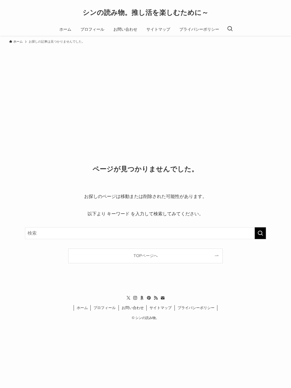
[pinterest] (148, 298)
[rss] (155, 298)
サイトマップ (160, 308)
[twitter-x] (128, 298)
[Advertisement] (145, 89)
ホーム (82, 308)
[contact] (162, 298)
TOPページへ (146, 255)
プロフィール (104, 308)
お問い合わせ (133, 308)
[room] (142, 298)
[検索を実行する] (260, 233)
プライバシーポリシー (196, 308)
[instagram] (135, 298)
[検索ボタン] (230, 29)
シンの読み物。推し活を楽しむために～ (146, 12)
